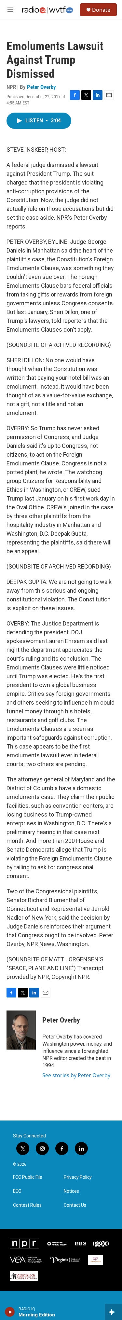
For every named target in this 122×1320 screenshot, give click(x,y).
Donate (101, 10)
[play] (10, 1312)
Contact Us (75, 1205)
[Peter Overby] (21, 1030)
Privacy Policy (78, 1177)
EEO (17, 1191)
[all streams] (113, 1312)
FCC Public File (27, 1177)
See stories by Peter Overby (76, 1075)
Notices (71, 1191)
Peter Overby (41, 87)
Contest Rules (27, 1205)
